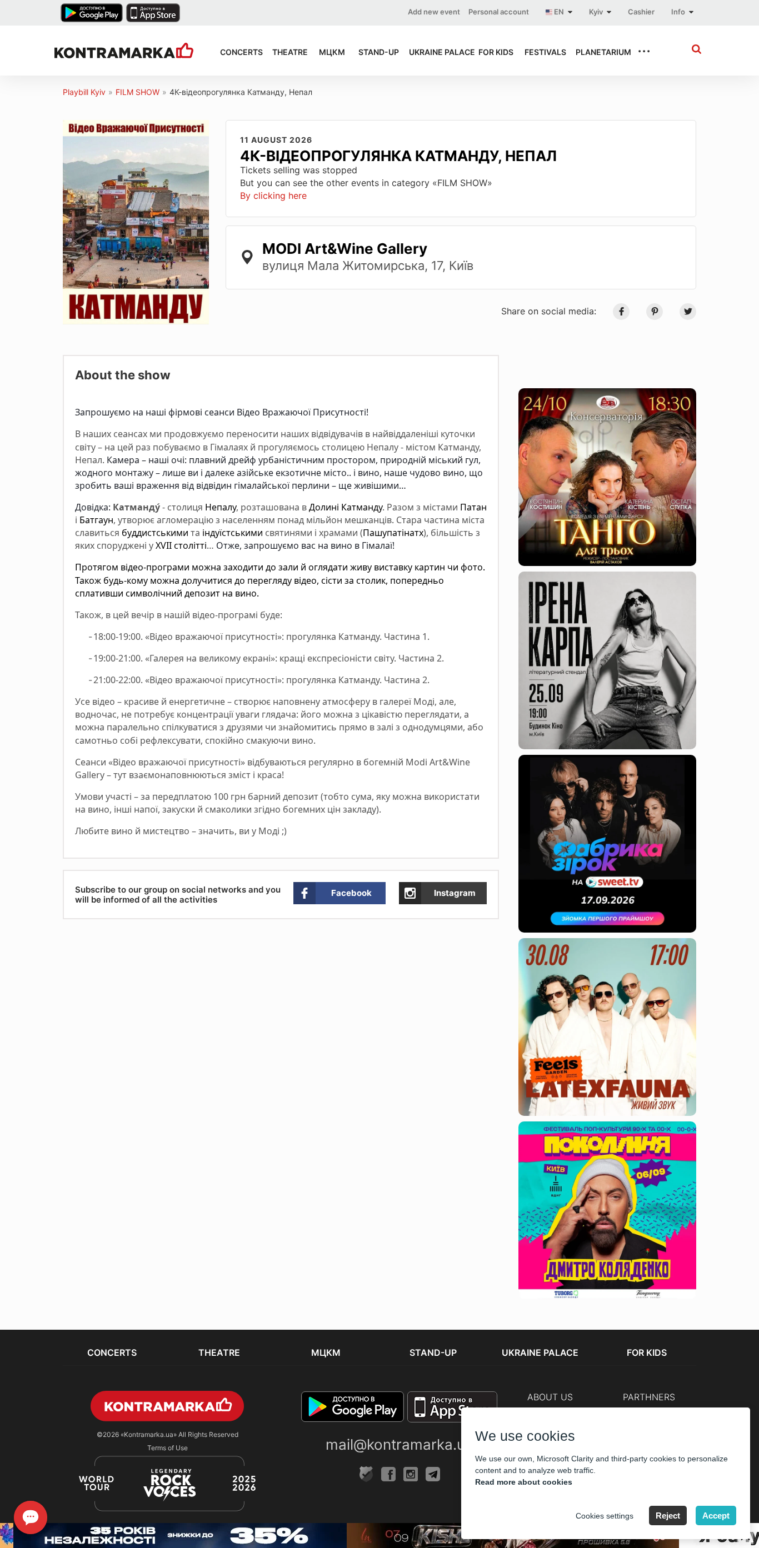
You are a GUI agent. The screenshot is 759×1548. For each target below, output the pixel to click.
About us (550, 1396)
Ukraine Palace (433, 52)
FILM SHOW (137, 92)
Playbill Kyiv (84, 92)
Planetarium (596, 52)
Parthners (649, 1396)
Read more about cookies (523, 1481)
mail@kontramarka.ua (399, 1444)
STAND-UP (373, 52)
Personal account (498, 11)
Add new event (434, 11)
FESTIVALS (540, 52)
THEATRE (285, 52)
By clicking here (273, 195)
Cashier (641, 11)
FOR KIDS (491, 52)
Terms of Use (167, 1448)
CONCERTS (236, 52)
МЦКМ (328, 52)
